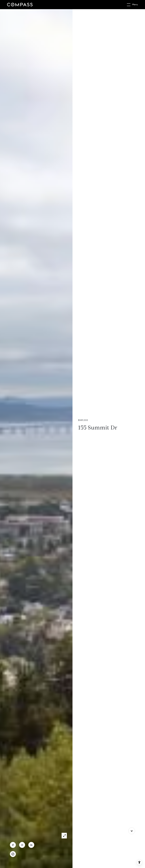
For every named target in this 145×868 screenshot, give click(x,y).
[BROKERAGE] (13, 854)
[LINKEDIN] (31, 845)
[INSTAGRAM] (22, 845)
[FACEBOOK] (13, 845)
